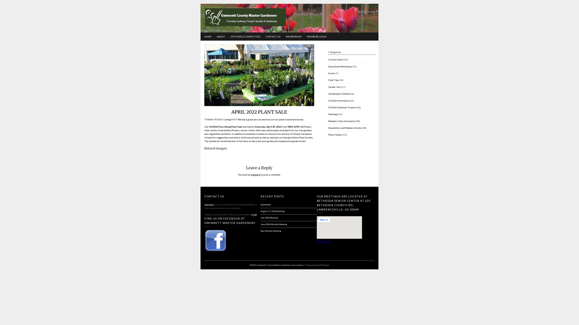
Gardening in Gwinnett (339, 93)
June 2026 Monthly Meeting (274, 224)
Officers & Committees (245, 36)
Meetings (333, 114)
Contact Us (273, 36)
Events (331, 73)
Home (208, 36)
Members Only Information (341, 121)
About (221, 36)
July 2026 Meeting (269, 217)
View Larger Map (323, 241)
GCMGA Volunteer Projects (342, 107)
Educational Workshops (340, 66)
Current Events (335, 59)
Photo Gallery (335, 134)
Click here (209, 204)
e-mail (254, 214)
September (266, 204)
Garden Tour (334, 87)
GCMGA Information (338, 100)
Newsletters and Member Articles (345, 128)
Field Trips (333, 80)
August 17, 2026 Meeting (273, 211)
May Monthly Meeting (271, 231)
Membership (294, 36)
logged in (255, 174)
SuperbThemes (322, 265)
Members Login (316, 36)
